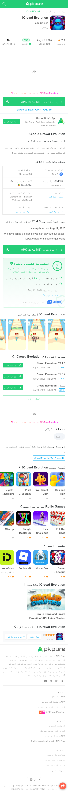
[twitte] (51, 681)
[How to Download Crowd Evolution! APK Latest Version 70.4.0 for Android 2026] (46, 599)
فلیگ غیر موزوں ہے (22, 211)
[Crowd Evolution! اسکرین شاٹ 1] (36, 334)
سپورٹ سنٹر (58, 770)
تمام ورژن (34, 398)
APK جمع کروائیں (55, 736)
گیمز (56, 11)
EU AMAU (16, 788)
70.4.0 (55, 174)
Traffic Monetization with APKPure (48, 741)
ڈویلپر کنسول (57, 725)
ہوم (63, 11)
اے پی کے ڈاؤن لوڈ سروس (51, 706)
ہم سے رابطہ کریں (55, 759)
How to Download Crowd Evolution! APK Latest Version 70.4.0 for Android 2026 (47, 616)
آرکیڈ (48, 11)
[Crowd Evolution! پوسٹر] (56, 334)
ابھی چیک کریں (55, 211)
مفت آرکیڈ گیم (55, 196)
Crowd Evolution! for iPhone (47, 458)
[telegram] (62, 681)
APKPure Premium (55, 712)
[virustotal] (11, 263)
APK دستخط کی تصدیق (53, 701)
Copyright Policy (37, 788)
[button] (26, 41)
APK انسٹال (58, 696)
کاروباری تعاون (55, 765)
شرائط (25, 788)
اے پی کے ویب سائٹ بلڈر (51, 730)
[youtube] (46, 681)
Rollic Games (40, 23)
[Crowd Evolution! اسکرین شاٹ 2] (17, 334)
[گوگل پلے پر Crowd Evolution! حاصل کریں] (25, 185)
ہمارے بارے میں (56, 754)
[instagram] (56, 681)
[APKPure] (34, 4)
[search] (4, 4)
